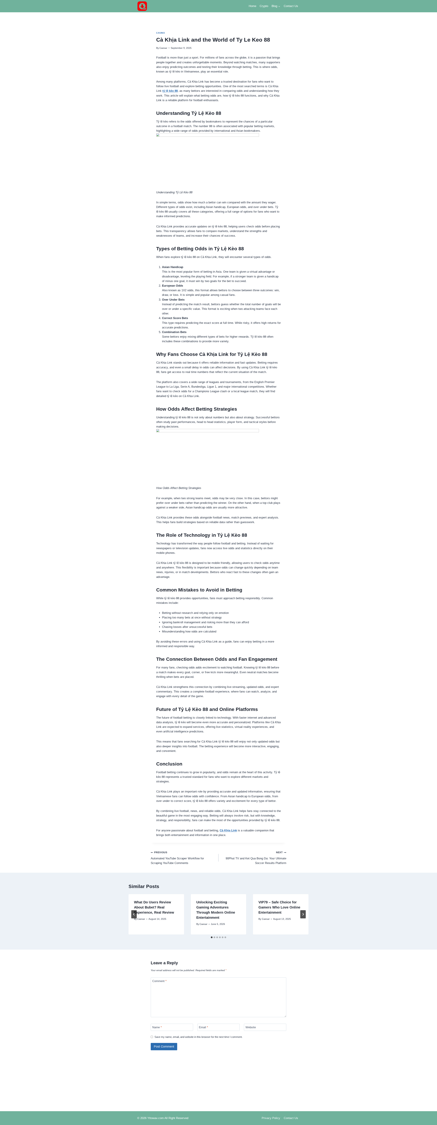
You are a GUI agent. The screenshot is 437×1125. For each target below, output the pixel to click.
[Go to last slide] (134, 914)
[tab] (212, 937)
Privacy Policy (271, 1118)
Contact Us (291, 6)
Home (252, 6)
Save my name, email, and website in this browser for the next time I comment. (198, 1036)
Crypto (264, 6)
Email (203, 1027)
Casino (160, 33)
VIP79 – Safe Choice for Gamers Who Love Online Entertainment (279, 907)
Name (157, 1027)
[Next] (303, 914)
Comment (159, 981)
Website (250, 1027)
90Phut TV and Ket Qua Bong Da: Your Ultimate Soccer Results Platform (256, 858)
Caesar (163, 48)
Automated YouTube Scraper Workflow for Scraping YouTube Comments (177, 858)
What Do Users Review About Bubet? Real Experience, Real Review (154, 907)
